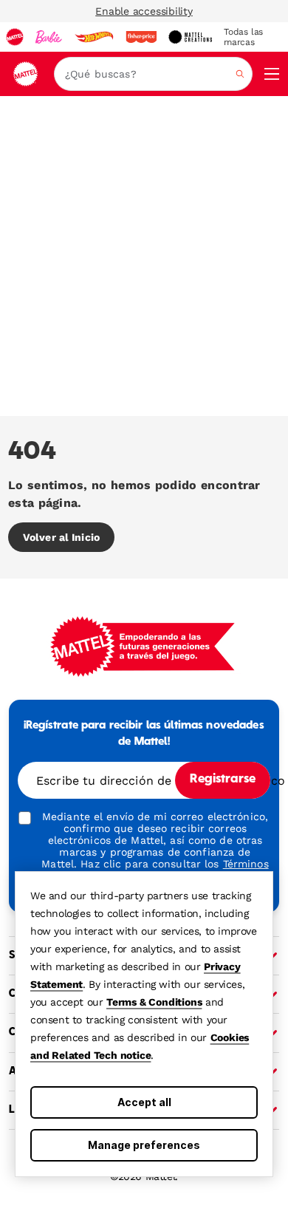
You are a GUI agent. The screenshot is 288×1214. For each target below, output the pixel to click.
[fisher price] (141, 37)
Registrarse (223, 779)
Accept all (144, 1102)
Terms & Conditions (154, 1002)
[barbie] (49, 37)
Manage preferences (144, 1145)
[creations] (190, 37)
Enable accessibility (144, 11)
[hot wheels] (94, 37)
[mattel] (15, 37)
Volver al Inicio (61, 537)
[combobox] (153, 74)
